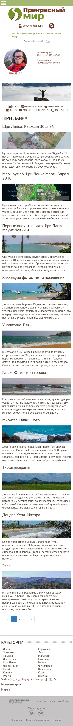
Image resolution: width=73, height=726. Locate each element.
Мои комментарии (35, 110)
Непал (42, 662)
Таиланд (8, 656)
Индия (6, 649)
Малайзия (44, 656)
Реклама (57, 720)
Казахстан (44, 669)
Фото (13, 110)
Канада (7, 672)
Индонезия (9, 659)
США (41, 672)
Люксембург (10, 666)
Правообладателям (37, 720)
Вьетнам (43, 676)
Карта (5, 689)
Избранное (55, 106)
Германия (44, 649)
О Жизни (8, 652)
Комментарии (11, 684)
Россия (7, 676)
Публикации (33, 106)
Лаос (41, 652)
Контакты (61, 110)
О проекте (17, 720)
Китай (6, 669)
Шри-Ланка (9, 662)
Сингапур (43, 659)
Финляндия (45, 666)
